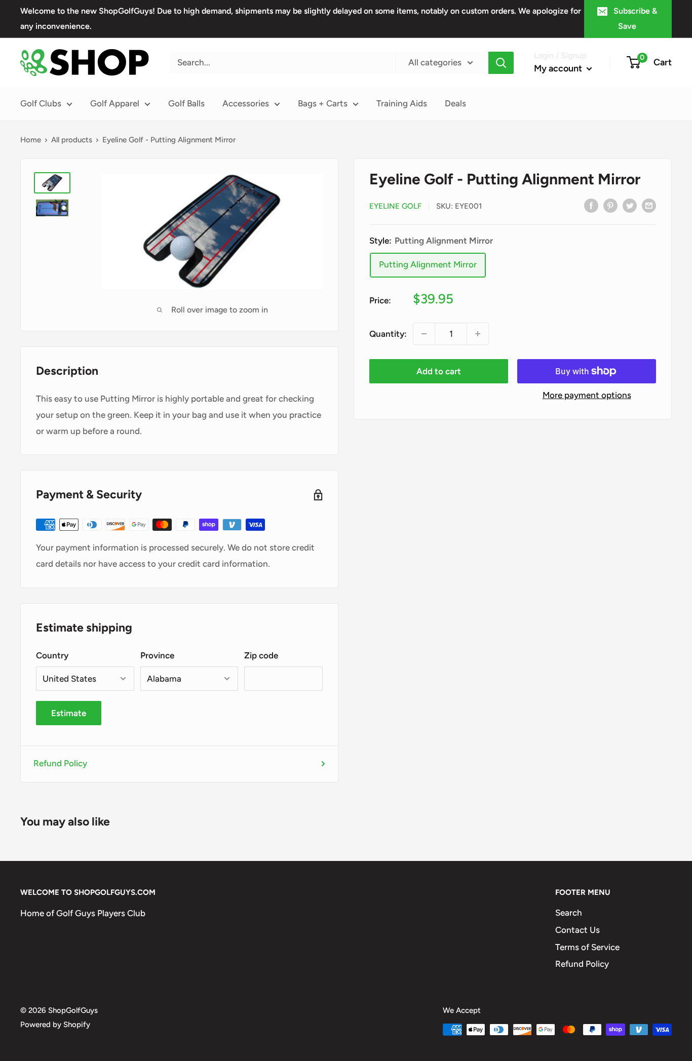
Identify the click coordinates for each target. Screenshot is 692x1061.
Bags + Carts (323, 103)
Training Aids (401, 103)
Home (30, 139)
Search (568, 913)
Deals (455, 103)
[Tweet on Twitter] (630, 205)
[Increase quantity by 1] (477, 333)
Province (157, 655)
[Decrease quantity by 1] (424, 333)
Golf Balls (186, 103)
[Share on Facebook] (591, 205)
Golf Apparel (114, 103)
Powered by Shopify (55, 1024)
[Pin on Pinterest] (610, 205)
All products (71, 139)
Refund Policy (60, 763)
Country (52, 655)
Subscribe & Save (635, 18)
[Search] (501, 63)
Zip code (261, 655)
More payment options (587, 395)
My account (559, 68)
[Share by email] (649, 205)
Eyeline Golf (395, 206)
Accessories (245, 103)
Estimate (68, 713)
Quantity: (388, 334)
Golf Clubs (40, 103)
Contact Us (577, 930)
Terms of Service (587, 947)
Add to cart (438, 371)
